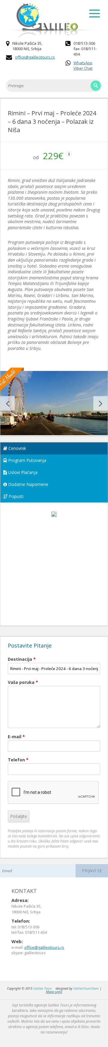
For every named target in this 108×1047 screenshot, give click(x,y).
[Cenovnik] (54, 520)
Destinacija (22, 659)
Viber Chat (83, 68)
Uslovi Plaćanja (22, 472)
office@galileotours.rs (35, 57)
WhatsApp (83, 62)
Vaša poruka (23, 682)
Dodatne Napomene (27, 484)
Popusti (15, 496)
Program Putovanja (26, 460)
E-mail (16, 736)
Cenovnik (16, 448)
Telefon (18, 760)
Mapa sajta (54, 991)
